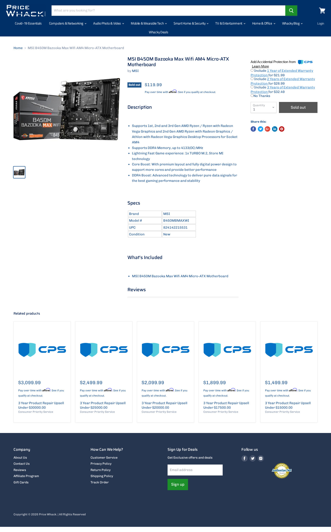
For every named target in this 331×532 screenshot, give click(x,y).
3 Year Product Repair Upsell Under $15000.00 (288, 405)
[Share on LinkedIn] (274, 129)
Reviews (20, 470)
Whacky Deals (158, 32)
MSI (135, 71)
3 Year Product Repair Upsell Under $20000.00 (164, 405)
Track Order (100, 482)
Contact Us (22, 464)
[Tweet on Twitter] (260, 129)
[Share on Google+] (267, 129)
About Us (20, 458)
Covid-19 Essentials (28, 23)
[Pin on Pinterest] (281, 129)
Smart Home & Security (190, 23)
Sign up (177, 484)
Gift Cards (21, 482)
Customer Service (104, 458)
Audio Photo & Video (107, 23)
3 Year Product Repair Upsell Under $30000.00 (41, 405)
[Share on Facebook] (253, 129)
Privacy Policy (101, 464)
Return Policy (101, 470)
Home (18, 48)
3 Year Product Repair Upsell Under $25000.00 (103, 405)
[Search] (291, 10)
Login (320, 23)
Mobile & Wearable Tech (147, 23)
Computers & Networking (66, 23)
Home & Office (262, 23)
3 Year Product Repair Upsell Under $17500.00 (226, 405)
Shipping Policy (102, 476)
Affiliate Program (26, 476)
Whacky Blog (291, 23)
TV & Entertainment (229, 23)
